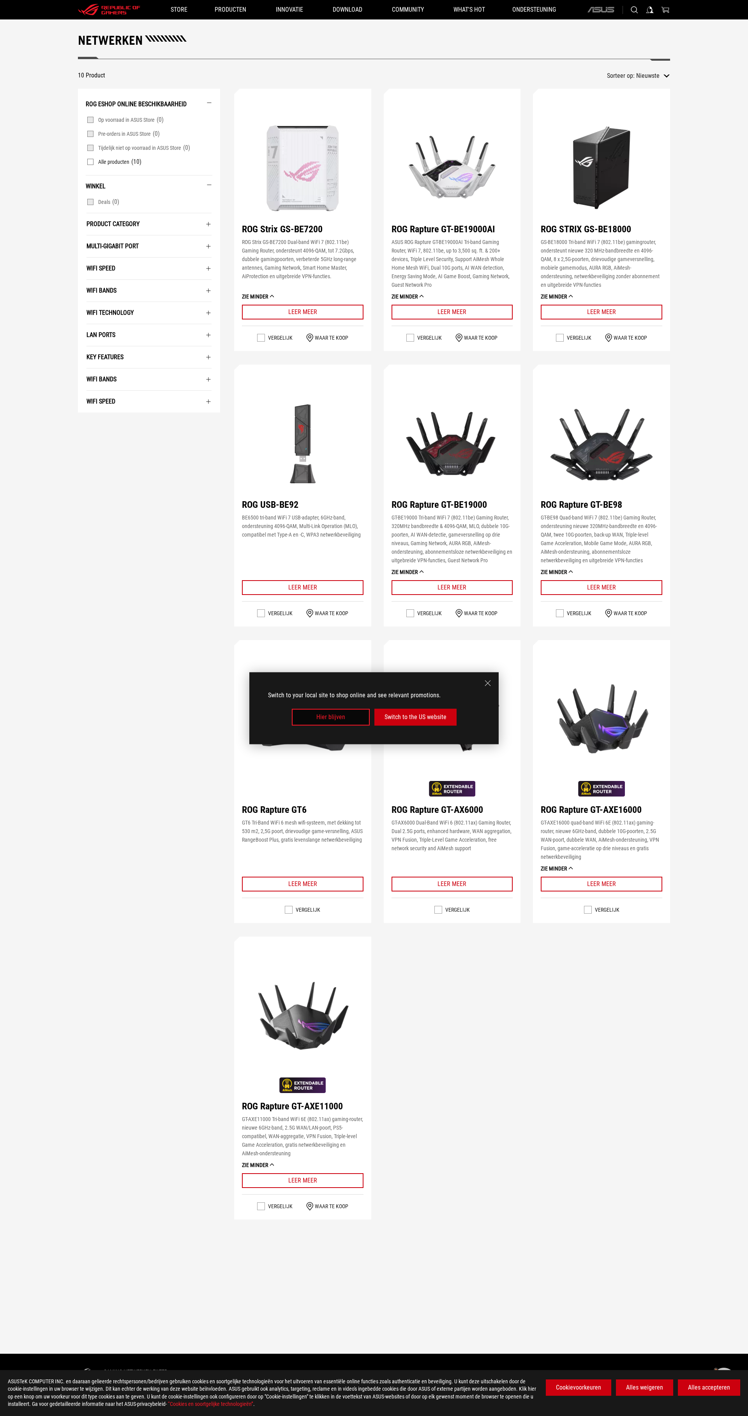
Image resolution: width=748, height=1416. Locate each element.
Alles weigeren (644, 1387)
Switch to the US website (415, 717)
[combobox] (653, 76)
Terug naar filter (87, 424)
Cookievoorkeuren (578, 1387)
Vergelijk (280, 338)
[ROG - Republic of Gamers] (109, 10)
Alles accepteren (709, 1387)
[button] (302, 168)
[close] (487, 683)
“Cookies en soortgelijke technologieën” (210, 1404)
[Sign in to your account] (649, 9)
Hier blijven (330, 717)
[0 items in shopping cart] (665, 9)
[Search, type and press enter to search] (634, 10)
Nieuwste (648, 75)
